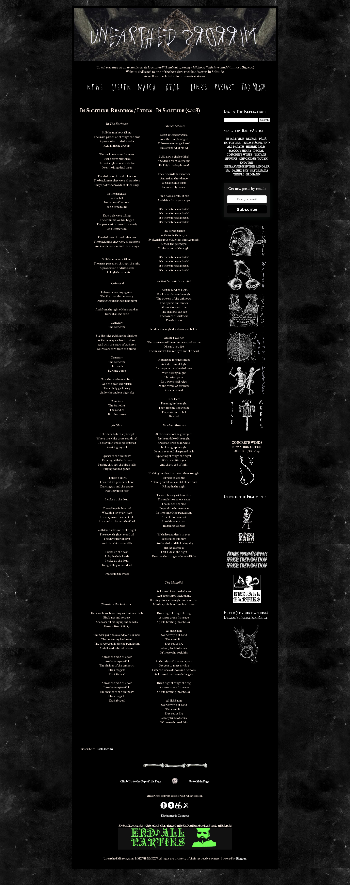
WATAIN (260, 154)
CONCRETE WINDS (240, 154)
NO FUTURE (232, 143)
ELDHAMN (253, 174)
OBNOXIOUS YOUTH (253, 158)
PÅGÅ (263, 139)
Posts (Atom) (105, 749)
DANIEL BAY (240, 170)
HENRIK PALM (255, 146)
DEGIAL (258, 150)
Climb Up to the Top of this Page (140, 781)
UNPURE (231, 158)
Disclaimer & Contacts (175, 815)
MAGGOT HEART (240, 150)
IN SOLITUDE (235, 139)
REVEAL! (251, 139)
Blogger (241, 858)
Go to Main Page (199, 781)
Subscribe (247, 209)
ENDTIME (246, 162)
